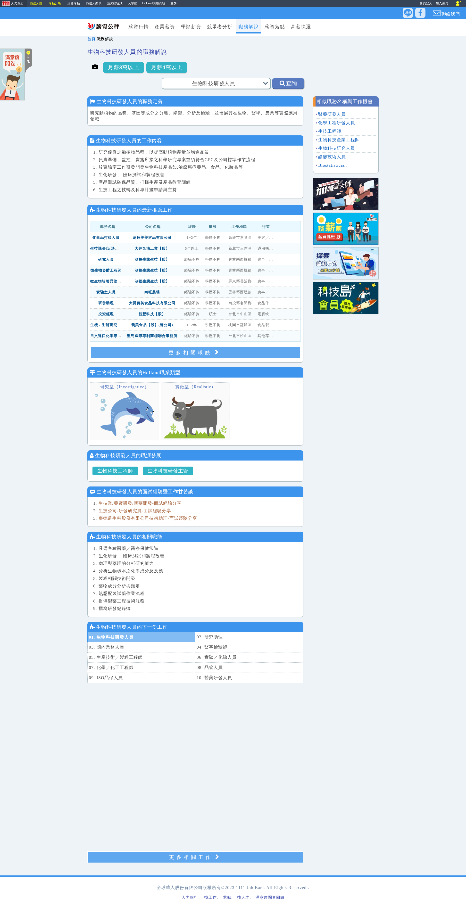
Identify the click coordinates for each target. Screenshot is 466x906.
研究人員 (106, 259)
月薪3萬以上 (123, 67)
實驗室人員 (106, 292)
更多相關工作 (191, 857)
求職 (227, 897)
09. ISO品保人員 (106, 677)
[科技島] (345, 297)
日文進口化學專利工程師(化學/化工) (121, 336)
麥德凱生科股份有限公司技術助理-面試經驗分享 (148, 518)
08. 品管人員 (210, 667)
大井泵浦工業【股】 (152, 248)
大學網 (132, 3)
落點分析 (55, 3)
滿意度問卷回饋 (270, 897)
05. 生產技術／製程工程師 (116, 657)
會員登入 (426, 3)
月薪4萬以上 (166, 67)
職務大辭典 (94, 3)
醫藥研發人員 (332, 114)
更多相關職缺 (190, 352)
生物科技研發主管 (168, 470)
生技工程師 (329, 131)
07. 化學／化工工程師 (111, 667)
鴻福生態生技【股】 (152, 259)
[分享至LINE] (408, 13)
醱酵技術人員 (332, 156)
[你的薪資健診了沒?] (345, 228)
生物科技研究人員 (336, 148)
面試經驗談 (115, 3)
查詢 (291, 83)
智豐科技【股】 (152, 314)
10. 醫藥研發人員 (214, 677)
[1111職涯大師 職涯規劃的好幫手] (345, 194)
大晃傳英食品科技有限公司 (152, 303)
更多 (173, 3)
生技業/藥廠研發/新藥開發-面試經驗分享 (140, 503)
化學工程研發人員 (336, 122)
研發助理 (106, 303)
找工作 (210, 897)
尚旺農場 (152, 292)
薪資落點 (73, 3)
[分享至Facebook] (420, 13)
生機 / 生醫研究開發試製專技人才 (119, 325)
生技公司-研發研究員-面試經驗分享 (135, 510)
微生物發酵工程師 (106, 270)
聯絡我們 (450, 14)
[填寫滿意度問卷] (12, 74)
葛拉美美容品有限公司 (152, 237)
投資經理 (106, 314)
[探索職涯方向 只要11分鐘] (345, 263)
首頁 (91, 39)
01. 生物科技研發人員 (111, 637)
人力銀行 (12, 3)
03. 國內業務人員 (106, 647)
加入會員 (442, 3)
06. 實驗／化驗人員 (217, 657)
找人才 (243, 897)
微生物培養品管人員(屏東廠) (115, 281)
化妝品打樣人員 (106, 237)
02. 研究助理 (210, 636)
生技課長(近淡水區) (107, 248)
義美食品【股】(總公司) (152, 325)
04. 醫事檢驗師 (212, 647)
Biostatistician (332, 165)
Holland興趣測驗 (153, 3)
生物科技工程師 (115, 470)
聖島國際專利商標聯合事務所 (152, 336)
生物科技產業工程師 (339, 139)
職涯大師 (36, 3)
